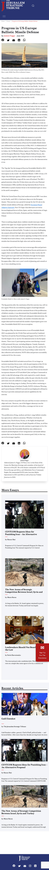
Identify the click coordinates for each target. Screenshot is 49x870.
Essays (8, 21)
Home (3, 21)
